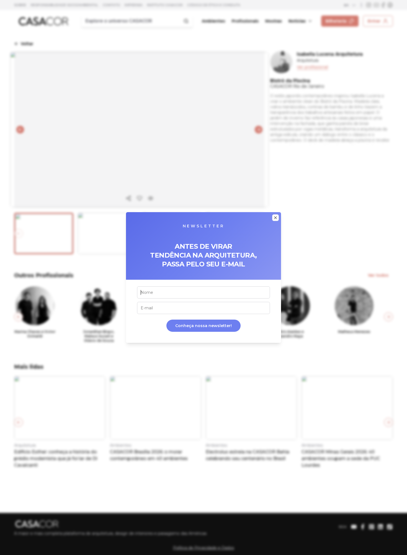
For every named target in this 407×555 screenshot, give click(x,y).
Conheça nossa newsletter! (203, 325)
